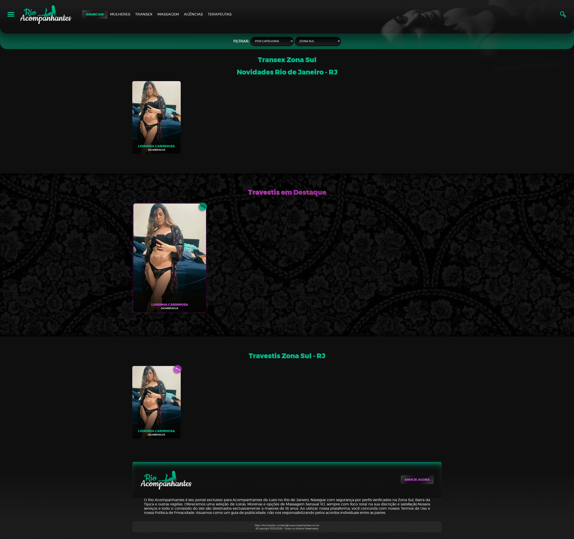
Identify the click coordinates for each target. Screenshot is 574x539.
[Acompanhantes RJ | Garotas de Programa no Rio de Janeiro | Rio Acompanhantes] (46, 14)
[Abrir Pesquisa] (563, 14)
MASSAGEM (168, 14)
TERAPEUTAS (220, 14)
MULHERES (120, 14)
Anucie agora (417, 479)
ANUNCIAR (95, 14)
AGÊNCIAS (193, 14)
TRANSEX (143, 14)
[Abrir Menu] (10, 14)
